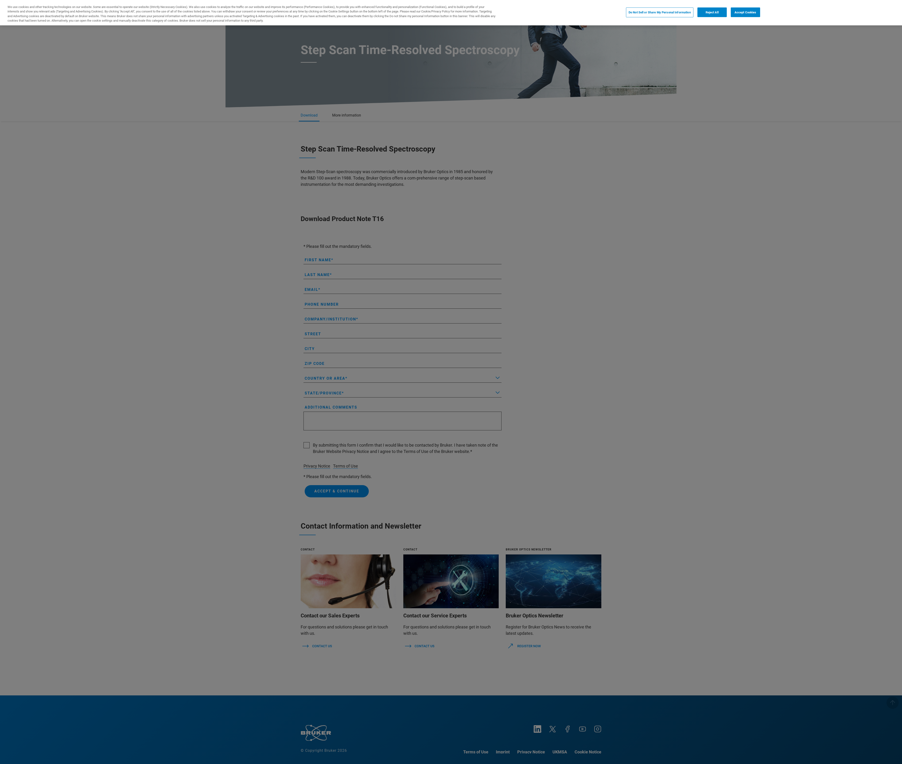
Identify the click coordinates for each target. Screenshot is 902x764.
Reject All (712, 12)
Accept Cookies (745, 12)
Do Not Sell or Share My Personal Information (660, 12)
